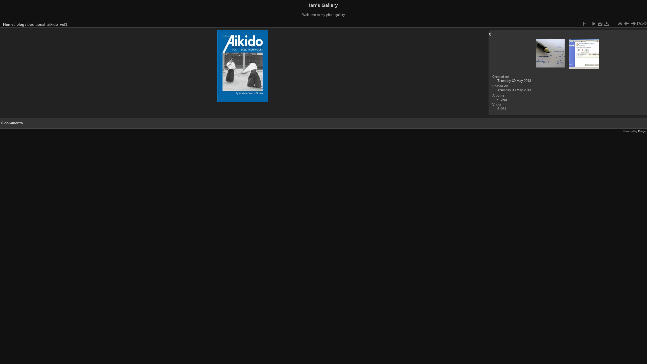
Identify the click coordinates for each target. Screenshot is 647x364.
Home (8, 24)
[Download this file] (607, 23)
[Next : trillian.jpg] (633, 23)
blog (20, 24)
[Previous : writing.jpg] (626, 23)
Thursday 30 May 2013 (514, 81)
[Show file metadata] (600, 23)
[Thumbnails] (620, 23)
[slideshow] (593, 23)
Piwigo (642, 131)
